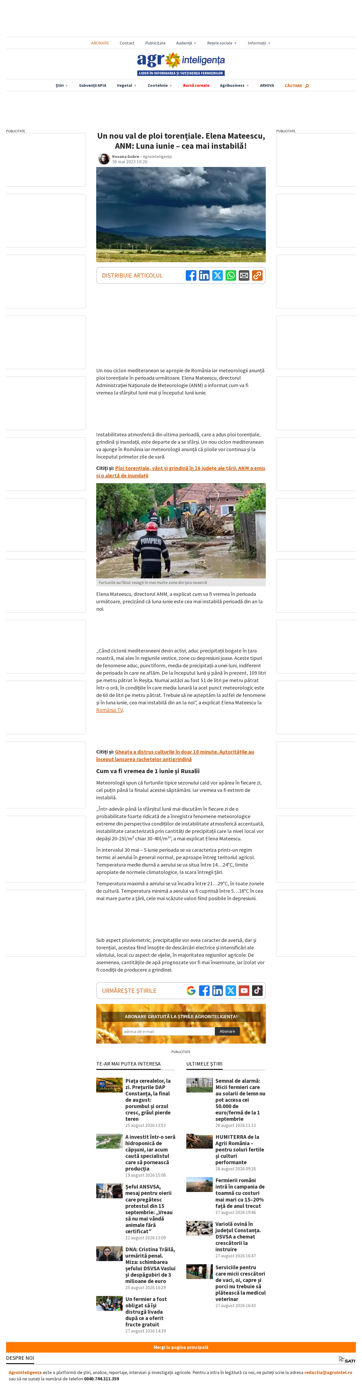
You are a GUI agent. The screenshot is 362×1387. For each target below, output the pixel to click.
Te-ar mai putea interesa (128, 1063)
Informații (257, 43)
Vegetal (124, 85)
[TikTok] (257, 990)
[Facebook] (191, 275)
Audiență (184, 43)
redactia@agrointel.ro (328, 1372)
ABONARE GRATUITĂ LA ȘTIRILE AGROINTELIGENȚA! (181, 1016)
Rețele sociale (219, 43)
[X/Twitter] (231, 990)
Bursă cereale (196, 85)
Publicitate (155, 43)
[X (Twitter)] (217, 275)
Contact (127, 43)
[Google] (191, 990)
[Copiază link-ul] (257, 275)
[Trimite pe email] (244, 275)
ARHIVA (267, 85)
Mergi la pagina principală (181, 1347)
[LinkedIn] (204, 275)
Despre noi (20, 1357)
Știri (60, 85)
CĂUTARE (293, 85)
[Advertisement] (181, 19)
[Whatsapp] (231, 275)
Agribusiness (232, 85)
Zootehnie (158, 85)
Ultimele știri (204, 1063)
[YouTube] (244, 990)
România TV (109, 709)
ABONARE (100, 43)
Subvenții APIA (92, 85)
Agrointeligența (25, 1372)
